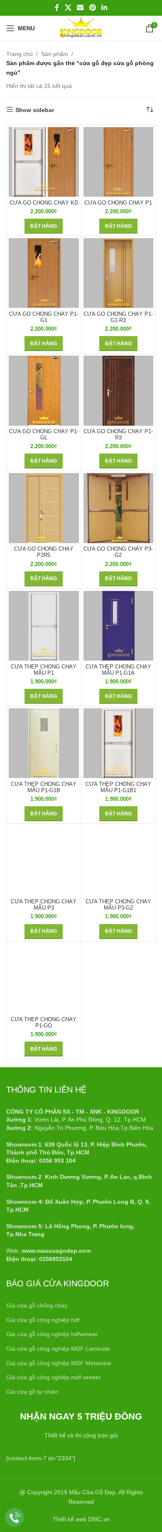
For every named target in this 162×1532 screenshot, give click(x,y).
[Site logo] (80, 27)
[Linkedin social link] (104, 7)
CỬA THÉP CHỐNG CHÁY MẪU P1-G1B (43, 787)
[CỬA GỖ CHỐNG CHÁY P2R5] (44, 508)
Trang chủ (19, 54)
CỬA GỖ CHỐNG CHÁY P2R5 (44, 552)
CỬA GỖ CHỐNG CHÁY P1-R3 (118, 435)
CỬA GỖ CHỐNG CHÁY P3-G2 (118, 552)
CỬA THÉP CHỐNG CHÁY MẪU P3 (43, 905)
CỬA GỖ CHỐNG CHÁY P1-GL (44, 435)
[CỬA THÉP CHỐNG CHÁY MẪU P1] (44, 626)
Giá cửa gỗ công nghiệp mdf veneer (53, 1377)
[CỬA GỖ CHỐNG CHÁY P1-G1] (44, 273)
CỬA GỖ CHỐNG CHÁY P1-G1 (44, 317)
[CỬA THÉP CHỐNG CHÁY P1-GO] (44, 979)
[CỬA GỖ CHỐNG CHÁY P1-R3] (118, 391)
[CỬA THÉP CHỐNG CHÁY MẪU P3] (44, 861)
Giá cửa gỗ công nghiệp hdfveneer (52, 1334)
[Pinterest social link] (92, 7)
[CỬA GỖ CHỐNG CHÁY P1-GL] (44, 391)
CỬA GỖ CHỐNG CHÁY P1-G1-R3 (118, 317)
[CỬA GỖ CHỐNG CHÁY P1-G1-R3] (118, 273)
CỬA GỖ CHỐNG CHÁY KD (44, 203)
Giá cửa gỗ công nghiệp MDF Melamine (58, 1363)
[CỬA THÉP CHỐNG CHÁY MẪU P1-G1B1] (118, 743)
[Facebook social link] (57, 7)
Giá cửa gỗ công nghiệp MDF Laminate (58, 1348)
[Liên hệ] (14, 1517)
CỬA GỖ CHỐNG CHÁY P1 (118, 203)
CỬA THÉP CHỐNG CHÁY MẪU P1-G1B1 (118, 787)
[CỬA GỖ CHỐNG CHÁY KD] (44, 162)
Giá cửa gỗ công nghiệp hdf (42, 1320)
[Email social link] (80, 7)
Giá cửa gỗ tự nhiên (32, 1391)
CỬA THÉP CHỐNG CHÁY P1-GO (43, 1023)
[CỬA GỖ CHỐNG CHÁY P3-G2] (118, 508)
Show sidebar (34, 110)
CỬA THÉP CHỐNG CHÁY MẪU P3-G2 (118, 905)
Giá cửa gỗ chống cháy (36, 1305)
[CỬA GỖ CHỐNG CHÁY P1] (118, 162)
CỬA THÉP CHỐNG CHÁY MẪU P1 (43, 670)
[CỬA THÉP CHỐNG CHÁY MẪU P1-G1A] (118, 626)
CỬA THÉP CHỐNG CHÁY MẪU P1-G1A (118, 670)
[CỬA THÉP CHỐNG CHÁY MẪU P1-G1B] (44, 743)
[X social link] (68, 7)
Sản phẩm (54, 54)
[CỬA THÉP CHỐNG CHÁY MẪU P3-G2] (118, 861)
